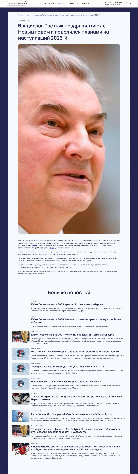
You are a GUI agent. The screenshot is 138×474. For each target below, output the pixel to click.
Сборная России (72, 3)
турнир (53, 248)
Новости (61, 3)
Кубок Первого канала (16, 3)
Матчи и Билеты (50, 3)
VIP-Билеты (85, 3)
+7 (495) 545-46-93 (114, 2)
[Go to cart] (130, 3)
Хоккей (34, 245)
